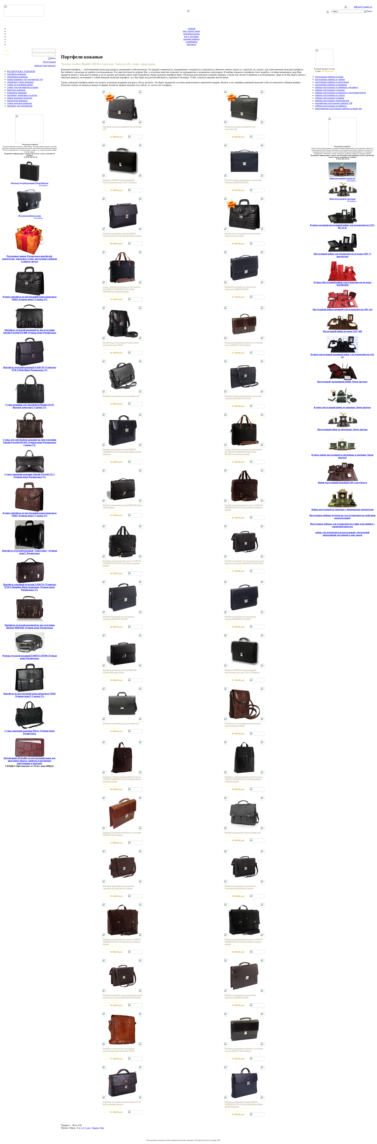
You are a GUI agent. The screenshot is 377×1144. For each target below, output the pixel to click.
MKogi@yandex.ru (363, 7)
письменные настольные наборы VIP (333, 103)
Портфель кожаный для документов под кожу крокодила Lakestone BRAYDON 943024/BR (123, 996)
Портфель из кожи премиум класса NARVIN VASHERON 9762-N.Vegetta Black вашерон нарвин (244, 941)
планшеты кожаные (17, 92)
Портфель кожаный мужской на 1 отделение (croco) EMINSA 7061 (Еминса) (244, 1049)
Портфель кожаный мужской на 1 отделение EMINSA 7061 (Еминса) (122, 833)
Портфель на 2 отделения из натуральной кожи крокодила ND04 (242, 234)
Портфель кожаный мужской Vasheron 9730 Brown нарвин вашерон (122, 1103)
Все (102, 1128)
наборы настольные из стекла (330, 95)
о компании (191, 41)
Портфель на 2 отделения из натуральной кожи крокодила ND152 (121, 343)
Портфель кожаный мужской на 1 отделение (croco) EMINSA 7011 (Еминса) (244, 343)
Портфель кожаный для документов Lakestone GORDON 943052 (240, 288)
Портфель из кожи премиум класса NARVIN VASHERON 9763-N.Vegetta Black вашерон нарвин (122, 563)
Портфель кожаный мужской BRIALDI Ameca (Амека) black (123, 506)
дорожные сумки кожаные (20, 82)
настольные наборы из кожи (329, 76)
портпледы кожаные (17, 100)
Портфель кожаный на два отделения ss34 (121, 396)
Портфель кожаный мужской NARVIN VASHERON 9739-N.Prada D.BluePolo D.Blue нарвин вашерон (244, 1104)
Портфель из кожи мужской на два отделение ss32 (122, 127)
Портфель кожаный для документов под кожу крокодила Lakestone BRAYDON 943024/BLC (244, 562)
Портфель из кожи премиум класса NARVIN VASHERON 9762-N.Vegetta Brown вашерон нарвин (122, 941)
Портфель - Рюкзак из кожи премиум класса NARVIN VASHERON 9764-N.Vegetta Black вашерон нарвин (244, 779)
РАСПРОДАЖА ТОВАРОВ (21, 71)
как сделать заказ (191, 31)
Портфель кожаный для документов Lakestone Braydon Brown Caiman (118, 887)
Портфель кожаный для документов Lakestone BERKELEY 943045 (240, 617)
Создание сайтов (176, 1142)
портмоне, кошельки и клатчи (22, 95)
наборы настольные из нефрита (331, 106)
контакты (191, 44)
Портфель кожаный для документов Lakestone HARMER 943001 (240, 996)
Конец (95, 1128)
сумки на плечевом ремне (20, 84)
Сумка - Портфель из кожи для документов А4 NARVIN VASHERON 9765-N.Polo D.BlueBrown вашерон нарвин (121, 289)
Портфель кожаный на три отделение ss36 (243, 832)
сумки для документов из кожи (22, 87)
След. (88, 1128)
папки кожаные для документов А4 (25, 79)
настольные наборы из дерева (330, 79)
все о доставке (191, 36)
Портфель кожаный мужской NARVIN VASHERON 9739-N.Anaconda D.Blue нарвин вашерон (122, 451)
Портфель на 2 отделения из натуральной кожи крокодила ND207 (242, 724)
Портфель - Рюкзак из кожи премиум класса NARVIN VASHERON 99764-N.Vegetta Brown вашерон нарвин (122, 779)
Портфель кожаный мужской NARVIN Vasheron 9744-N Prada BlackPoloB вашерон (122, 234)
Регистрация (49, 62)
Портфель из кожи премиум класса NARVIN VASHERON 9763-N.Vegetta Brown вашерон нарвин (244, 507)
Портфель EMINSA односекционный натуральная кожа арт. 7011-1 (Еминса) (120, 181)
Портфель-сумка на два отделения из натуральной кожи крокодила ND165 (119, 1049)
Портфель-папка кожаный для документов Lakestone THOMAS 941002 (243, 181)
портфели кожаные (16, 74)
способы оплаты (191, 34)
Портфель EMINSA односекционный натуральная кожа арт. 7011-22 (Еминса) (242, 671)
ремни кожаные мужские (19, 98)
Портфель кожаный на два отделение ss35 (121, 723)
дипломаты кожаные (17, 76)
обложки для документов (19, 106)
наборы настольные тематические (332, 100)
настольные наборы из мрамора (331, 84)
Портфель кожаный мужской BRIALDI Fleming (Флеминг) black (120, 671)
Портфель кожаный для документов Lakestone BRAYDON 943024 (118, 617)
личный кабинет (191, 39)
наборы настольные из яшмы (329, 98)
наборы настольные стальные (330, 90)
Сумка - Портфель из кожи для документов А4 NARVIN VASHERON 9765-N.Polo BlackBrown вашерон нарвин (243, 451)
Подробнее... (43, 185)
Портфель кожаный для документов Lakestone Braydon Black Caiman (240, 887)
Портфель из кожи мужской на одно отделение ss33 (240, 127)
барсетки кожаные (16, 90)
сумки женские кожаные (19, 103)
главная (191, 28)
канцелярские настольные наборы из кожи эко (338, 108)
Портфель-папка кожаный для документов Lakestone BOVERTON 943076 (243, 397)
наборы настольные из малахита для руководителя (340, 92)
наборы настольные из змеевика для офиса (336, 87)
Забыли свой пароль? (45, 65)
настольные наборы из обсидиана (332, 82)
